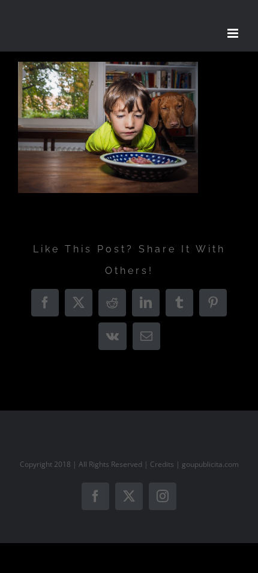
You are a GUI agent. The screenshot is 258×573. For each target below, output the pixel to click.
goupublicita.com (210, 464)
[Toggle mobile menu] (233, 33)
